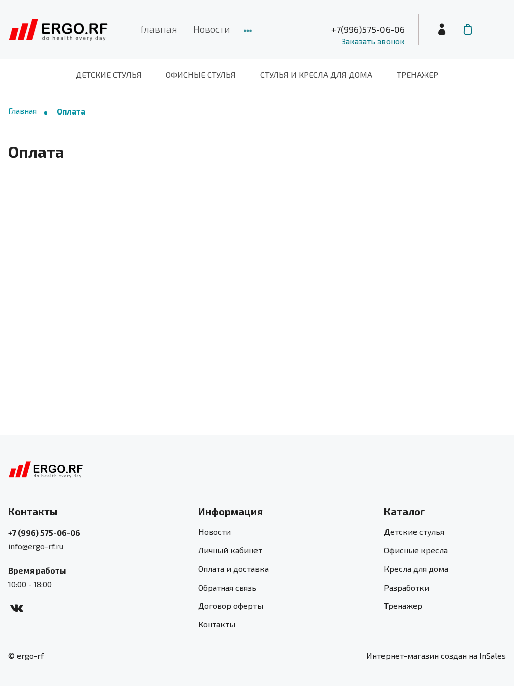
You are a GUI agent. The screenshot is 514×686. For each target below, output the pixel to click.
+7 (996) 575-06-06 (44, 532)
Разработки (406, 587)
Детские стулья (109, 74)
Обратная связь (227, 587)
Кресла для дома (416, 569)
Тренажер (417, 74)
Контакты (216, 624)
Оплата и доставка (233, 569)
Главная (159, 29)
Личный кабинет (230, 550)
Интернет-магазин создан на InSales (436, 655)
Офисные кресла (416, 550)
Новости (211, 29)
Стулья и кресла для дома (316, 74)
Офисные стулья (201, 74)
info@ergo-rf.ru (35, 546)
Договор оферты (230, 605)
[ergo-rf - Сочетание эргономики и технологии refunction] (58, 29)
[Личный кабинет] (441, 29)
